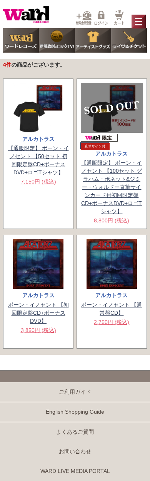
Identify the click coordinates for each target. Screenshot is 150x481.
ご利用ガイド (75, 392)
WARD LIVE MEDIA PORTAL (75, 471)
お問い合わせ (75, 451)
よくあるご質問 (75, 432)
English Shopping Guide (75, 412)
